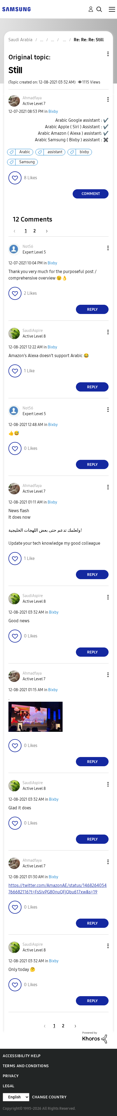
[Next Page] (45, 230)
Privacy (11, 1076)
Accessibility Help (22, 1056)
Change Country (49, 1097)
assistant (55, 152)
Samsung (27, 162)
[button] (99, 99)
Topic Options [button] (99, 54)
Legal (8, 1086)
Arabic (24, 152)
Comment (91, 193)
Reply (92, 309)
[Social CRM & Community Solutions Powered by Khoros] (94, 1037)
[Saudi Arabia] (16, 8)
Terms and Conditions (26, 1066)
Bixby (53, 111)
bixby (84, 152)
